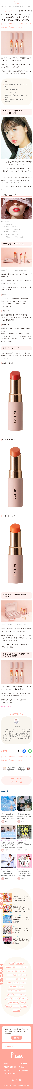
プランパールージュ (15, 27)
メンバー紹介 (23, 1063)
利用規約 (6, 1070)
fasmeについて (8, 1063)
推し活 (16, 998)
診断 (13, 963)
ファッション (22, 990)
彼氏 (22, 986)
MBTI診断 (20, 963)
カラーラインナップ (10, 92)
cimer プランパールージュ (12, 89)
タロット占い (22, 971)
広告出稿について (10, 1046)
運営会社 (21, 1067)
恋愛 (10, 982)
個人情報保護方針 (24, 1070)
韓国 (23, 1002)
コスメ (23, 982)
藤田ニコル (12, 23)
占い (26, 967)
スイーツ (16, 1006)
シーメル (5, 27)
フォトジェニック (20, 994)
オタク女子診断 (12, 975)
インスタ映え (14, 986)
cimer (28, 23)
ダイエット (12, 990)
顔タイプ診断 (23, 979)
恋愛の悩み (24, 998)
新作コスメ (9, 967)
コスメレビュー (12, 979)
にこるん (21, 23)
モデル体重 (17, 1010)
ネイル (8, 1006)
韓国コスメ (22, 975)
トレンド (25, 1006)
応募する (16, 1038)
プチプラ (19, 967)
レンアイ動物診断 (14, 1002)
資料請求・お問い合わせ (11, 1067)
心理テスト (12, 971)
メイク (10, 994)
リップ (4, 23)
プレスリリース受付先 (10, 1073)
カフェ (8, 998)
